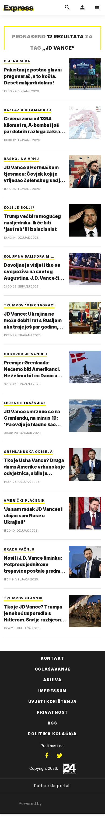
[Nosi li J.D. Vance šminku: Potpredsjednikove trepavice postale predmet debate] (85, 562)
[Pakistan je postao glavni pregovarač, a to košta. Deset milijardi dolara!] (85, 74)
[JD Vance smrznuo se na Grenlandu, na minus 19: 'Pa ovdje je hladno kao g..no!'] (85, 415)
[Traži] (67, 7)
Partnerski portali (52, 785)
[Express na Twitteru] (59, 755)
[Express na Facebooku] (46, 755)
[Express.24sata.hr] (18, 3)
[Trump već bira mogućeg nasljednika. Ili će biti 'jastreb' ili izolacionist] (85, 220)
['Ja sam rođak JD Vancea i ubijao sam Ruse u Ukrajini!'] (85, 513)
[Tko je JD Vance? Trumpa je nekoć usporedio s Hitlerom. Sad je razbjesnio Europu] (85, 611)
